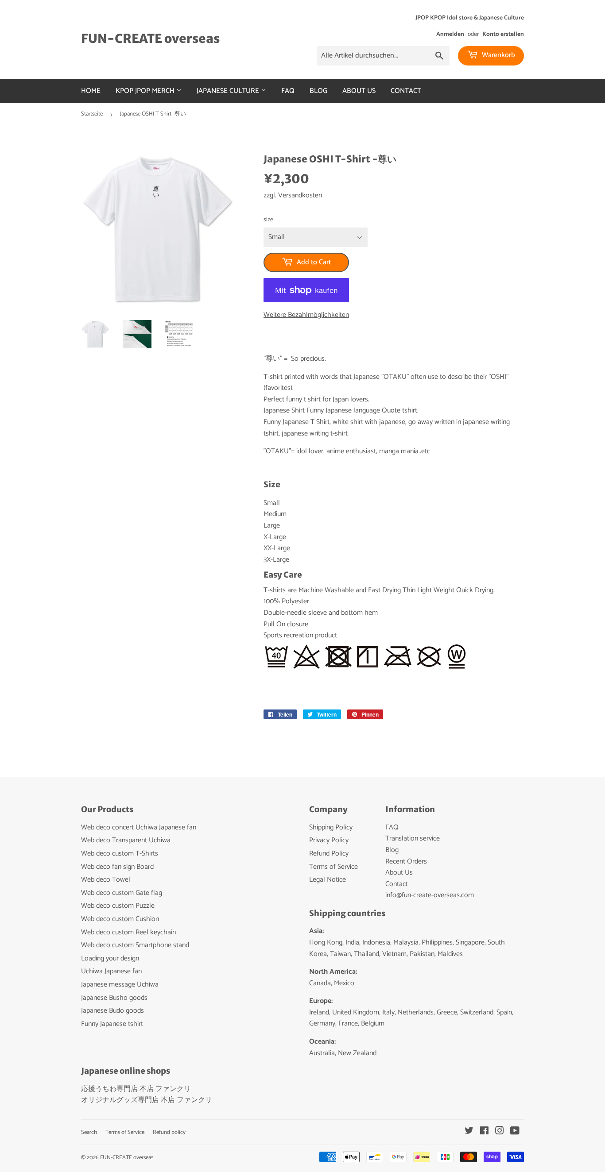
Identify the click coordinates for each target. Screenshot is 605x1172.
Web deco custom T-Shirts (119, 854)
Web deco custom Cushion (120, 919)
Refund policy (169, 1132)
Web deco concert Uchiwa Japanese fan (138, 827)
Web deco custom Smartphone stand (135, 945)
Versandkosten (300, 195)
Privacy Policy (329, 840)
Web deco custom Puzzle (118, 906)
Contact (406, 91)
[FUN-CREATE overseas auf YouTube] (515, 1132)
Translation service (412, 838)
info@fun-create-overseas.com (429, 895)
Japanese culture (229, 91)
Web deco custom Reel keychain (128, 932)
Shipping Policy (331, 827)
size (268, 220)
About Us (359, 91)
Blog (318, 91)
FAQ (288, 91)
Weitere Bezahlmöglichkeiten (306, 315)
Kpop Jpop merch (146, 91)
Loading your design (110, 958)
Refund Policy (329, 854)
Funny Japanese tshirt (112, 1024)
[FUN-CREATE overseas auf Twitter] (469, 1132)
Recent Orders (406, 861)
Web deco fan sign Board (117, 867)
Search (89, 1132)
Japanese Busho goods (114, 998)
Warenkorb (497, 55)
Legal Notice (327, 880)
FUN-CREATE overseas (150, 38)
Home (91, 91)
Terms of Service (333, 867)
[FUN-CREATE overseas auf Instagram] (499, 1132)
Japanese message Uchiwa (120, 985)
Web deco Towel (105, 880)
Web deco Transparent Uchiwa (126, 840)
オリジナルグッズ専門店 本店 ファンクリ (146, 1100)
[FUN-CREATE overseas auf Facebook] (484, 1132)
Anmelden (450, 34)
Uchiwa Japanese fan (111, 971)
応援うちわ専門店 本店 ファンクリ (136, 1089)
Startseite (92, 114)
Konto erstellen (503, 34)
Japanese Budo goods (112, 1011)
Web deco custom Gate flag (121, 893)
